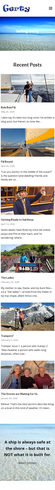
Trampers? (7, 335)
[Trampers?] (27, 316)
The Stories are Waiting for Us (19, 393)
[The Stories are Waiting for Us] (27, 374)
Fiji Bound (7, 161)
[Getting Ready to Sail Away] (27, 200)
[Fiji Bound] (27, 142)
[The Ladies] (27, 258)
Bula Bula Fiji (8, 107)
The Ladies (7, 277)
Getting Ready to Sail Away (17, 219)
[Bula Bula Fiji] (27, 88)
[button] (50, 8)
